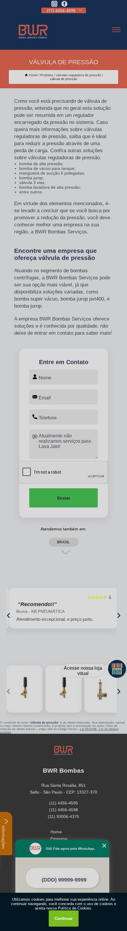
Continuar (64, 918)
